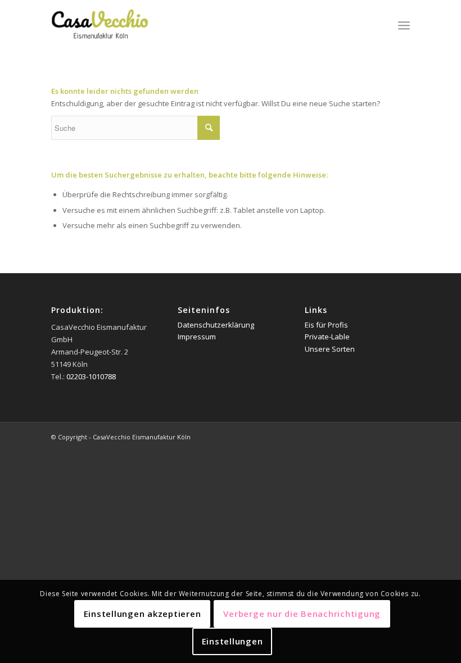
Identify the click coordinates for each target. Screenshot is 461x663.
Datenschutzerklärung (216, 325)
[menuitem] (404, 25)
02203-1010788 (91, 376)
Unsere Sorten (330, 349)
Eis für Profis (326, 325)
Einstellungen (232, 641)
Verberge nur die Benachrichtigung (302, 613)
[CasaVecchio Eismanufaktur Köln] (113, 25)
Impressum (197, 337)
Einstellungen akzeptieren (142, 613)
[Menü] (404, 25)
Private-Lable (327, 337)
